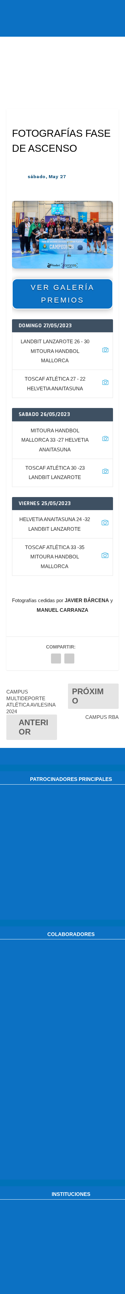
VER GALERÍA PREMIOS (63, 293)
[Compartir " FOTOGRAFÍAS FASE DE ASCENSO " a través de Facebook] (56, 658)
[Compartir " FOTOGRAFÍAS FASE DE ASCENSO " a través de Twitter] (69, 658)
